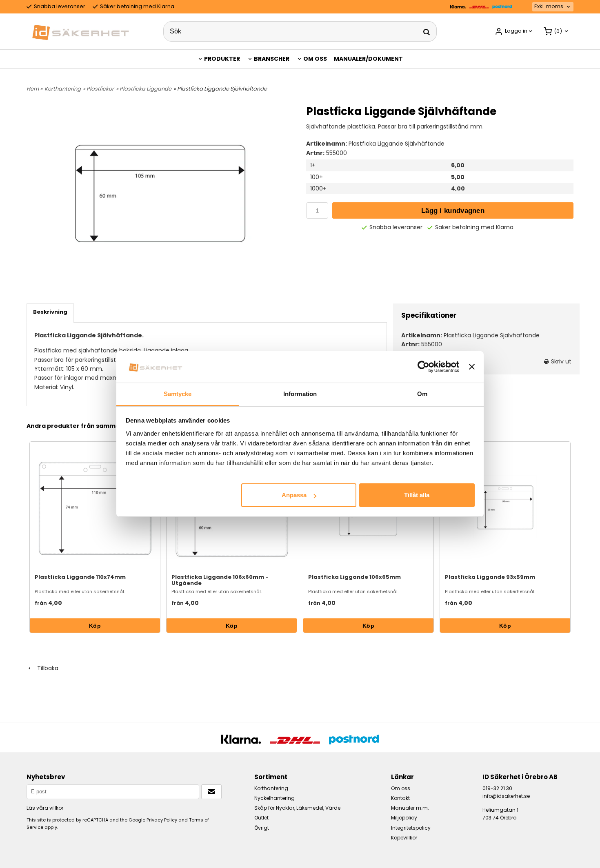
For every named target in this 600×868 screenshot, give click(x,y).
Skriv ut (560, 361)
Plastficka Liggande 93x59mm (490, 577)
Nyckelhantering (274, 798)
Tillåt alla (416, 495)
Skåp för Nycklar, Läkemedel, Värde (297, 807)
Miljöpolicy (404, 817)
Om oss (315, 59)
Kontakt (400, 798)
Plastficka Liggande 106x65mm (354, 577)
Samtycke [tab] (178, 393)
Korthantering (62, 89)
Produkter (222, 59)
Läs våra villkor (45, 807)
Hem (33, 89)
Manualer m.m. (410, 807)
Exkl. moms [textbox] (548, 7)
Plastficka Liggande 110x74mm (80, 577)
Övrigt (261, 827)
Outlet (261, 817)
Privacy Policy (162, 820)
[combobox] (552, 7)
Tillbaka (45, 668)
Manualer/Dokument (368, 59)
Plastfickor (100, 89)
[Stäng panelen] (472, 367)
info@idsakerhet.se (506, 796)
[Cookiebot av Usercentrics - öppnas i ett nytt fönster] (423, 367)
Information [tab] (300, 393)
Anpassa (294, 495)
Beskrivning (50, 312)
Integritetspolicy (411, 827)
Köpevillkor (404, 837)
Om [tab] (422, 393)
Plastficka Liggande (145, 89)
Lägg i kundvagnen (452, 211)
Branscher (271, 59)
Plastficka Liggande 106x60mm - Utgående (220, 580)
